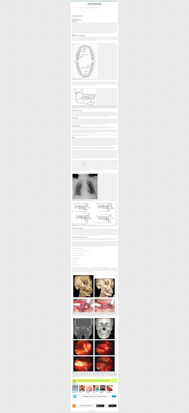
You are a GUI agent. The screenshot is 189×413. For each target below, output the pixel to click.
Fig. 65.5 (105, 268)
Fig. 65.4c (98, 165)
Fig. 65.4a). (83, 163)
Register (96, 7)
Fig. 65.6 (101, 270)
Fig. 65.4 (116, 161)
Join (114, 396)
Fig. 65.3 (112, 161)
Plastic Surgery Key (94, 4)
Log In (76, 7)
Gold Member (92, 7)
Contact (88, 7)
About (84, 7)
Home (73, 7)
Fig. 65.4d (82, 166)
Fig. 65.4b (84, 164)
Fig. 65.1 (116, 39)
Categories (80, 7)
